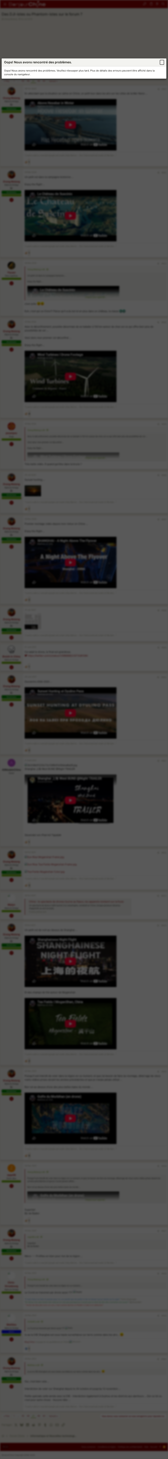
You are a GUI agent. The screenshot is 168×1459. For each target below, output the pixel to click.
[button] (162, 62)
